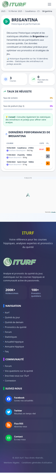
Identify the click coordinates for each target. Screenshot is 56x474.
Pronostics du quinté (15, 327)
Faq (7, 351)
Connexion (10, 380)
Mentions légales (11, 462)
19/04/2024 (11, 162)
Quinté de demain (14, 322)
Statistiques (11, 336)
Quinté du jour (12, 317)
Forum (8, 332)
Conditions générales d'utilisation (37, 462)
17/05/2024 (11, 155)
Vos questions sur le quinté (19, 370)
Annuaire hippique (14, 346)
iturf (7, 312)
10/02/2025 (11, 148)
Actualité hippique (14, 341)
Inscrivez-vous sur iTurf (17, 375)
